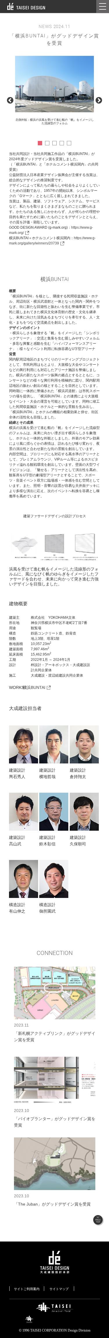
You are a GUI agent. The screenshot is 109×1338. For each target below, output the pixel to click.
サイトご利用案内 (27, 1289)
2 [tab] (47, 143)
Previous (10, 100)
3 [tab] (54, 143)
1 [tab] (40, 143)
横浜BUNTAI (34, 687)
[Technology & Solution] (54, 1317)
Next (99, 100)
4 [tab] (62, 143)
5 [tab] (69, 143)
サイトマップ (59, 1289)
